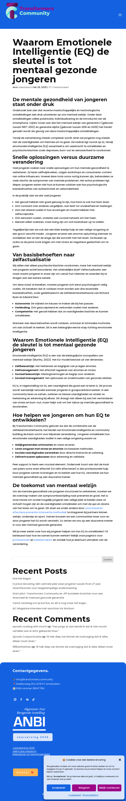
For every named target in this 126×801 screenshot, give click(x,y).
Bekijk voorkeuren (109, 787)
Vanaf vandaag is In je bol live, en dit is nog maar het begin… (51, 603)
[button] (119, 759)
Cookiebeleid (75, 795)
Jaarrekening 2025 (24, 748)
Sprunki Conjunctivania (27, 636)
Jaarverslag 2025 (33, 737)
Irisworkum (25, 87)
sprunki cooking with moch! (30, 626)
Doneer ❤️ (25, 772)
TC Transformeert (59, 87)
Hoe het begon (22, 578)
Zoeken (108, 559)
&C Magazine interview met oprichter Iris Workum (43, 608)
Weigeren (84, 787)
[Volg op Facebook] (21, 699)
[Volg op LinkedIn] (27, 699)
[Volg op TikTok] (33, 699)
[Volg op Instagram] (15, 699)
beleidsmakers (43, 540)
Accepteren (58, 787)
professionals (21, 540)
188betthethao (22, 647)
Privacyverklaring (90, 795)
